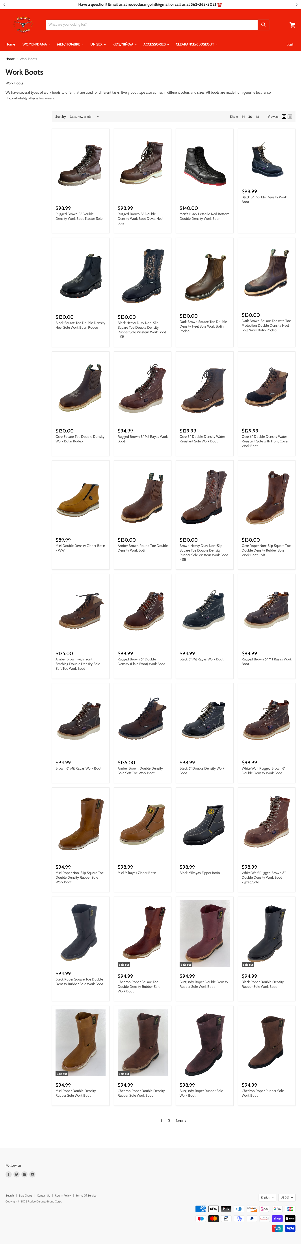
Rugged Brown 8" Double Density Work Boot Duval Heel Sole (140, 218)
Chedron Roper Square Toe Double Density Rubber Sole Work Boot (139, 986)
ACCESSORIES (155, 44)
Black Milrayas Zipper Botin (200, 873)
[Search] (263, 25)
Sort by (60, 117)
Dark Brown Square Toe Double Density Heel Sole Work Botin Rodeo (203, 326)
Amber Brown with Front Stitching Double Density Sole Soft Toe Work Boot (78, 664)
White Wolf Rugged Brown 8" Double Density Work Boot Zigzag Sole (264, 877)
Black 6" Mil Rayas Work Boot (201, 659)
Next (180, 1121)
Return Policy (63, 1195)
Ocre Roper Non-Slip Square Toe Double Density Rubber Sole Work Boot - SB (266, 550)
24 (243, 117)
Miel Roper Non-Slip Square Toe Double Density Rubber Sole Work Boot (80, 877)
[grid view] (284, 116)
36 (250, 117)
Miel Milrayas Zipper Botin (137, 873)
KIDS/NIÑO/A (123, 44)
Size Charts (25, 1195)
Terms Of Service (86, 1195)
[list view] (290, 116)
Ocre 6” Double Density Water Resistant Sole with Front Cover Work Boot (265, 441)
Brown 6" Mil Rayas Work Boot (78, 768)
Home (10, 44)
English (265, 1197)
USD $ (285, 1197)
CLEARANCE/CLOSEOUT (195, 44)
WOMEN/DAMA (35, 44)
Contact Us (43, 1195)
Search (10, 1195)
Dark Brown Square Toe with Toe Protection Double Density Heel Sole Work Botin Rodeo (266, 325)
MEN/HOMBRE (69, 44)
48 (257, 117)
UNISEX (96, 44)
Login (290, 44)
